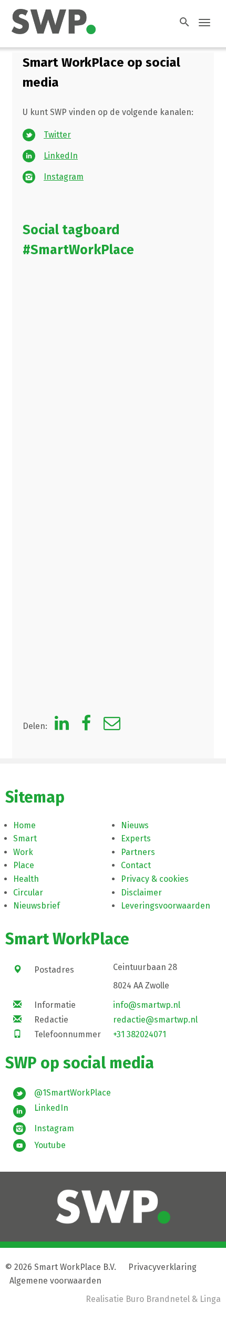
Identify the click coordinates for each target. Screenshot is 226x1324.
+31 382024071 (139, 1034)
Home (24, 825)
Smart (25, 838)
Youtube (50, 1145)
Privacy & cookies (155, 879)
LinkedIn (61, 156)
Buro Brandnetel (158, 1299)
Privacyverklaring (162, 1267)
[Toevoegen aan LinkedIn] (62, 726)
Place (23, 865)
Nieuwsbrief (36, 906)
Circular (28, 893)
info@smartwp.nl (146, 1005)
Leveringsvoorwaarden (165, 906)
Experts (136, 838)
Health (26, 879)
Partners (138, 852)
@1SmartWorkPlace (72, 1093)
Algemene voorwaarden (55, 1281)
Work (23, 852)
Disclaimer (141, 893)
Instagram (64, 177)
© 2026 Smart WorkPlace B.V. (60, 1267)
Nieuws (135, 825)
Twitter (57, 135)
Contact (136, 865)
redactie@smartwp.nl (155, 1020)
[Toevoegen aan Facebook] (86, 726)
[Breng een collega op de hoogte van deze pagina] (112, 726)
